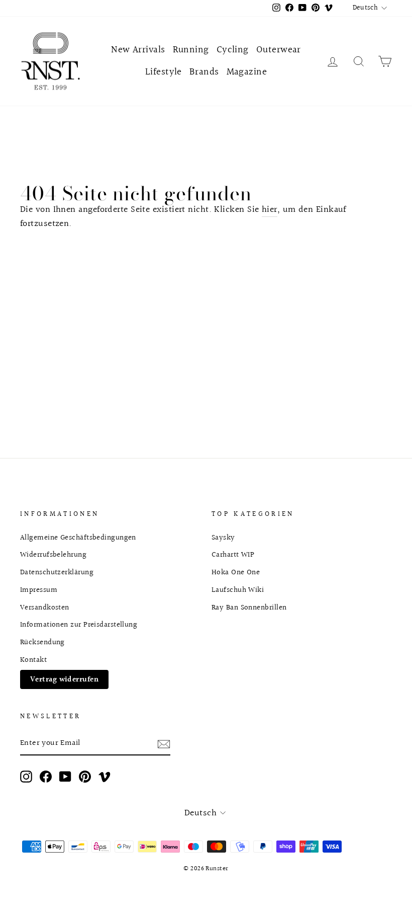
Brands (204, 72)
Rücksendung (42, 642)
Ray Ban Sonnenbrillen (249, 607)
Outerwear (278, 49)
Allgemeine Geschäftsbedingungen (78, 537)
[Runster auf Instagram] (26, 777)
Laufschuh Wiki (238, 590)
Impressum (38, 590)
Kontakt (33, 660)
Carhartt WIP (233, 555)
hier (269, 210)
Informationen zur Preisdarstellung (78, 625)
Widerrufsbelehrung (53, 555)
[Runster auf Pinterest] (85, 777)
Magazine (247, 72)
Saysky (223, 537)
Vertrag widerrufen (64, 679)
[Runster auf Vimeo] (104, 777)
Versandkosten (44, 607)
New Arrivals (138, 49)
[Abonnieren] (163, 743)
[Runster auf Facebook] (46, 777)
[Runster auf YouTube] (65, 777)
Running (191, 49)
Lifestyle (163, 72)
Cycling (233, 49)
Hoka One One (236, 572)
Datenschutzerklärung (56, 572)
